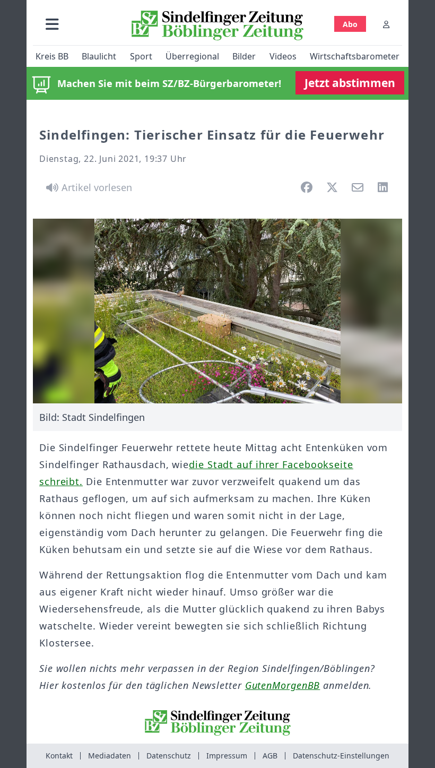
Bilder (244, 56)
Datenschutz (168, 755)
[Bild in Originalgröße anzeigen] (217, 311)
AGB (270, 755)
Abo (350, 24)
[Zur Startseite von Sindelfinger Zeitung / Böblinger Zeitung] (217, 25)
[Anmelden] (386, 24)
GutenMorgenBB (282, 685)
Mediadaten (109, 755)
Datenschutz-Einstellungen (341, 755)
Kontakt (59, 755)
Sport (141, 56)
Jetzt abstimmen (349, 82)
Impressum (226, 755)
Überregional (192, 56)
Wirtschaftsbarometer (354, 56)
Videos (283, 56)
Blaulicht (99, 56)
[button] (52, 24)
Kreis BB (52, 56)
